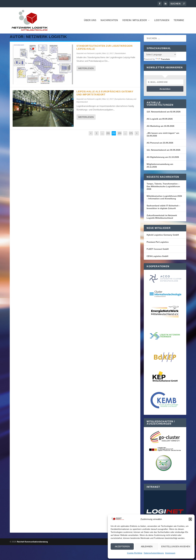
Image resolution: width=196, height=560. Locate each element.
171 (131, 133)
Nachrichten (109, 20)
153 (119, 133)
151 (108, 133)
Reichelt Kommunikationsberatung (32, 542)
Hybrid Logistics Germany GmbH (163, 235)
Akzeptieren (122, 546)
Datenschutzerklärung (154, 553)
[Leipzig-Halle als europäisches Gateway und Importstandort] (43, 108)
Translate (165, 59)
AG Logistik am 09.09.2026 (160, 119)
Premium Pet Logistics (158, 242)
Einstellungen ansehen (175, 546)
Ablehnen (147, 546)
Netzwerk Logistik (94, 53)
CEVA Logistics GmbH (157, 256)
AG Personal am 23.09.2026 (160, 143)
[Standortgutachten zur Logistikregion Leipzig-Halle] (43, 64)
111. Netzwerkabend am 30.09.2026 (163, 150)
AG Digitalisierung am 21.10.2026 (163, 157)
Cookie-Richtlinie (134, 553)
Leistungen (161, 20)
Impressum (170, 553)
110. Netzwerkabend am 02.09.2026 (164, 112)
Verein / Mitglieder (134, 20)
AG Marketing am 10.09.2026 (160, 126)
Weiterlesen (86, 68)
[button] (190, 519)
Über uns (90, 20)
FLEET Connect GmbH (158, 249)
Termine (179, 20)
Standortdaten (120, 53)
